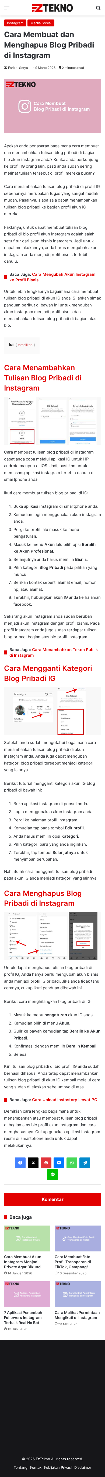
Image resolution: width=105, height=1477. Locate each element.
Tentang (20, 1467)
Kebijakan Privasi (58, 1467)
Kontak (35, 1467)
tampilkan (25, 345)
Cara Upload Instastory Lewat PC (64, 1099)
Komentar (53, 1199)
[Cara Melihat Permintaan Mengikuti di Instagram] (78, 1294)
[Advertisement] (52, 1400)
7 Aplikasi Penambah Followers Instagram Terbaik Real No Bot (23, 1317)
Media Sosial (40, 23)
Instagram (15, 23)
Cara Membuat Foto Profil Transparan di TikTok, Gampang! (73, 1261)
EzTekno (43, 1459)
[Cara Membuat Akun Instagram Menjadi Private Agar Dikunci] (27, 1238)
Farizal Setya (18, 68)
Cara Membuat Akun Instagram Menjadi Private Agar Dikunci (22, 1261)
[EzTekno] (52, 8)
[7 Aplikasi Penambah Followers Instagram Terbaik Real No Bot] (27, 1294)
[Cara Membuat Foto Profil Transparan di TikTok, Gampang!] (78, 1238)
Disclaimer (82, 1467)
